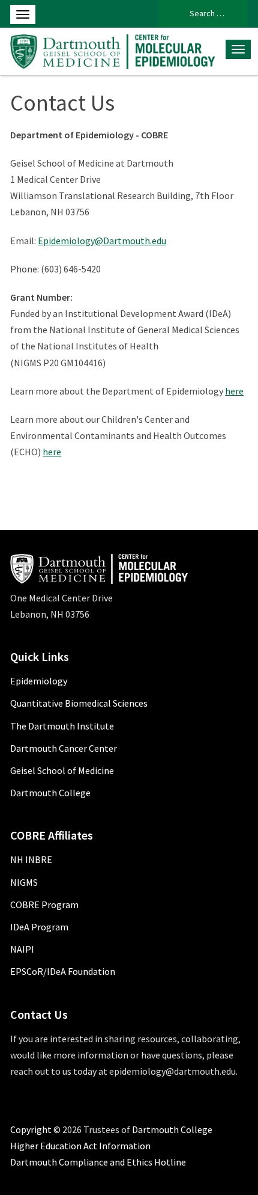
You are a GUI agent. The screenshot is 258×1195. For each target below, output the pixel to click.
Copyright (31, 1129)
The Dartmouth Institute (62, 726)
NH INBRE (31, 859)
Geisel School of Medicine (62, 770)
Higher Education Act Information (80, 1146)
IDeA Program (39, 927)
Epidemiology (38, 681)
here (234, 391)
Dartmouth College (50, 793)
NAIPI (22, 949)
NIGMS (24, 882)
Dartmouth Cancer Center (63, 748)
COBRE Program (44, 905)
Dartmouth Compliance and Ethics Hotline (98, 1162)
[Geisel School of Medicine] (114, 50)
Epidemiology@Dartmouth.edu (102, 241)
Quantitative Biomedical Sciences (79, 703)
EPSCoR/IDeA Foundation (62, 971)
